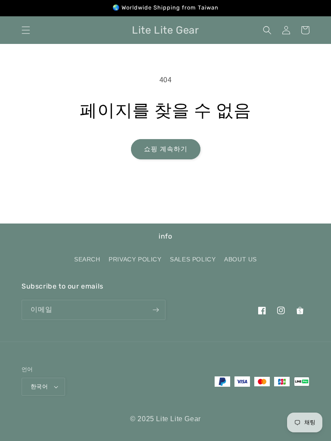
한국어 (39, 386)
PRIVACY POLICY (135, 259)
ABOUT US (240, 259)
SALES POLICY (192, 259)
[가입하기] (155, 310)
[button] (25, 30)
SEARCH (87, 259)
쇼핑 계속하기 (165, 148)
